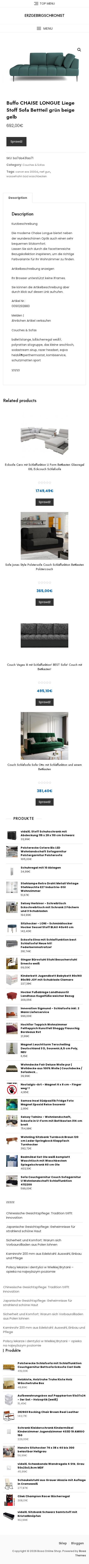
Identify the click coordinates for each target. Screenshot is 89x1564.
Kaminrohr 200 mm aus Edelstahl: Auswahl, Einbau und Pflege (44, 1255)
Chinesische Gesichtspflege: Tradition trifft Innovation (39, 1215)
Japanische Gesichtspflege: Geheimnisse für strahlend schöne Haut (40, 1228)
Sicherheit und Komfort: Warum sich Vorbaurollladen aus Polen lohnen (33, 1242)
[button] (44, 29)
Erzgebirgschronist (45, 15)
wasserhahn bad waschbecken (26, 176)
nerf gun (45, 172)
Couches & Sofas (34, 165)
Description (17, 198)
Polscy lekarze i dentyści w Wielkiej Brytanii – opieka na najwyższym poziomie (39, 1269)
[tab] (17, 198)
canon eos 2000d (27, 172)
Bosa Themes (80, 1553)
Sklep (63, 1543)
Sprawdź (16, 141)
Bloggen (77, 1543)
